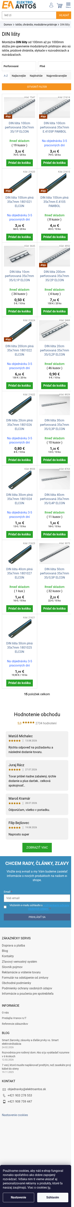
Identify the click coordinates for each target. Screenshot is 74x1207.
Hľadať (61, 15)
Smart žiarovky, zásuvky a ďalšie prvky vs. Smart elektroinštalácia (30, 1037)
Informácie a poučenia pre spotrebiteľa (28, 989)
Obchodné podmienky (16, 978)
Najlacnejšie (19, 79)
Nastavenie (18, 1197)
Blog (5, 946)
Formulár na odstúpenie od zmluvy (25, 973)
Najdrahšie (36, 79)
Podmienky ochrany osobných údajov (27, 984)
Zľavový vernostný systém (19, 957)
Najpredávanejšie (56, 79)
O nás (5, 1008)
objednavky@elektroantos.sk (27, 1085)
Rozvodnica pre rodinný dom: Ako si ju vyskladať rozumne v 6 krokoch (35, 1050)
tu (49, 1187)
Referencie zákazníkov (15, 1019)
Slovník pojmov (12, 962)
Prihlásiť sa (35, 912)
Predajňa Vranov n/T (14, 1013)
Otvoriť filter (36, 90)
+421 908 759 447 (20, 1097)
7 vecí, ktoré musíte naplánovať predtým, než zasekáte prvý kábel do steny (33, 1062)
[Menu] (65, 5)
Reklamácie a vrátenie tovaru (21, 968)
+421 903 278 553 (20, 1091)
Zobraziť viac (35, 843)
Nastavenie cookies (15, 1111)
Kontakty (8, 952)
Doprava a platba (13, 941)
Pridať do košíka (19, 166)
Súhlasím (52, 1197)
